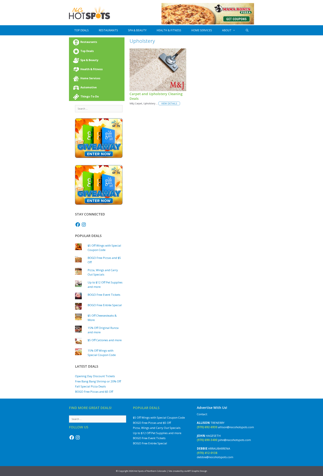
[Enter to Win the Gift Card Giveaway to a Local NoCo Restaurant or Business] (98, 157)
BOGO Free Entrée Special (105, 305)
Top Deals (81, 30)
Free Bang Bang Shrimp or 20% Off (98, 381)
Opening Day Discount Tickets (95, 376)
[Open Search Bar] (247, 30)
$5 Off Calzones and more (105, 340)
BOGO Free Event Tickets (104, 295)
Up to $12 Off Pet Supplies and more (157, 433)
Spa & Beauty (137, 30)
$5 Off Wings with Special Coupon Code (159, 417)
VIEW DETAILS (169, 103)
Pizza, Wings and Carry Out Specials (157, 428)
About (226, 30)
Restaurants (108, 30)
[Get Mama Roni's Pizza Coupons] (208, 23)
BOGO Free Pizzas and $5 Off (94, 392)
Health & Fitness (169, 30)
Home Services (201, 30)
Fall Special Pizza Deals (90, 386)
